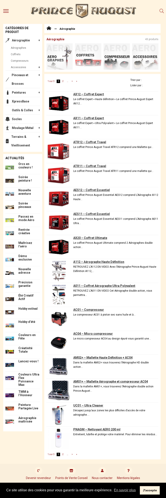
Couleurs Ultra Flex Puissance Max (28, 379)
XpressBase (20, 101)
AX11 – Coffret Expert (88, 118)
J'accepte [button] (150, 490)
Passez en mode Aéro (26, 218)
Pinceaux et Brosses (20, 79)
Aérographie (21, 40)
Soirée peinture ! (25, 178)
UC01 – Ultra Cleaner (88, 405)
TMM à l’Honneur (25, 393)
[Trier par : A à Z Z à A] (144, 80)
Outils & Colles (22, 110)
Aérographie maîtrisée (27, 419)
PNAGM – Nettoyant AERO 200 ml (96, 429)
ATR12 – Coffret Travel (89, 142)
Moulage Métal (23, 128)
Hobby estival (28, 308)
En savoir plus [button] (125, 490)
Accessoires (18, 67)
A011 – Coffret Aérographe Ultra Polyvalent (104, 285)
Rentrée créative (24, 231)
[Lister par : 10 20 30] (144, 85)
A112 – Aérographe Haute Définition (98, 262)
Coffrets (16, 54)
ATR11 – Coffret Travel (89, 166)
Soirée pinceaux (24, 205)
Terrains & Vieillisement (20, 141)
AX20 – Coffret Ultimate (90, 238)
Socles (17, 119)
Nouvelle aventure (24, 192)
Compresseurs (20, 60)
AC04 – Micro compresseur (93, 333)
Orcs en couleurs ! (25, 165)
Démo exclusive (25, 257)
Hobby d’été (26, 322)
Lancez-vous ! (28, 361)
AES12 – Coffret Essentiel (91, 190)
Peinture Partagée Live (28, 406)
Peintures (19, 92)
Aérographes (18, 47)
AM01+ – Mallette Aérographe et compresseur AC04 (110, 381)
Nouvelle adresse (24, 270)
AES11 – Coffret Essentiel (91, 214)
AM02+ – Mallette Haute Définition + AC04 (102, 357)
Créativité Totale (25, 349)
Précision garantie (25, 284)
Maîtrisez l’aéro (25, 244)
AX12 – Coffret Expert (88, 94)
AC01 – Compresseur (88, 309)
